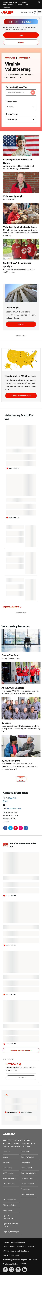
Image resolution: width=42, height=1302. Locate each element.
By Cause (6, 723)
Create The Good (10, 655)
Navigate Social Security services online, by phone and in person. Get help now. (15, 4)
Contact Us (25, 1152)
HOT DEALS (12, 1064)
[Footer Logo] (21, 1134)
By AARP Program (11, 760)
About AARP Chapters (13, 687)
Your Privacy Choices (10, 1264)
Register (24, 12)
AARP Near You (8, 1184)
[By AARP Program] (21, 746)
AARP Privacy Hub (18, 1242)
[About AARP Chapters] (21, 673)
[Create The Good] (21, 640)
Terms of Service (9, 1246)
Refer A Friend (26, 1168)
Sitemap (6, 1242)
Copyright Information (11, 1255)
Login (31, 12)
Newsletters (25, 1162)
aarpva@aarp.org (14, 808)
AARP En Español (27, 1157)
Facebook (5, 828)
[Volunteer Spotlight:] (21, 182)
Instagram (21, 828)
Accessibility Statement (25, 1246)
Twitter (10, 828)
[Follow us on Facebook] (5, 1269)
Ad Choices (33, 1259)
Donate (5, 1157)
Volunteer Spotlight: (13, 196)
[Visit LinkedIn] (24, 1269)
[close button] (40, 18)
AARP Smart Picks (9, 1178)
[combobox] (21, 92)
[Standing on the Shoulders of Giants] (21, 145)
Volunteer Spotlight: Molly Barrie (20, 227)
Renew (21, 42)
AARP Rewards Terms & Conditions (16, 1251)
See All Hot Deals (21, 1078)
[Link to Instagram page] (18, 1269)
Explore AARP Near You (16, 87)
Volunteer (6, 1162)
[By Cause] (21, 708)
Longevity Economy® (11, 1232)
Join (21, 35)
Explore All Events (11, 606)
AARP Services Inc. (28, 1194)
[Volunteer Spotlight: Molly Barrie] (21, 213)
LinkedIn (26, 828)
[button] (39, 12)
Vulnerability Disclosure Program (15, 1259)
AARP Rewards (8, 1173)
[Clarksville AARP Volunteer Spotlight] (21, 249)
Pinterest (15, 828)
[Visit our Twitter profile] (11, 1269)
